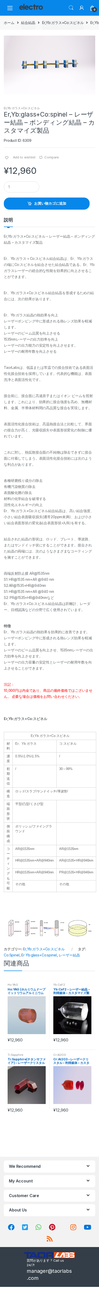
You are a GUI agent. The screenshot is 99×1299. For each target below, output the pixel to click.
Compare (51, 157)
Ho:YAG (13, 984)
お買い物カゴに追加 (50, 203)
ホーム (9, 22)
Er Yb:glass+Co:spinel (39, 955)
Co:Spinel (12, 955)
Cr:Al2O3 (59, 1055)
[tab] (8, 222)
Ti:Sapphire (15, 1055)
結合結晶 (28, 22)
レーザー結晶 (69, 955)
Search (71, 8)
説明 (8, 220)
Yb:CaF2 (59, 984)
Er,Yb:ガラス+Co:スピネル (63, 22)
